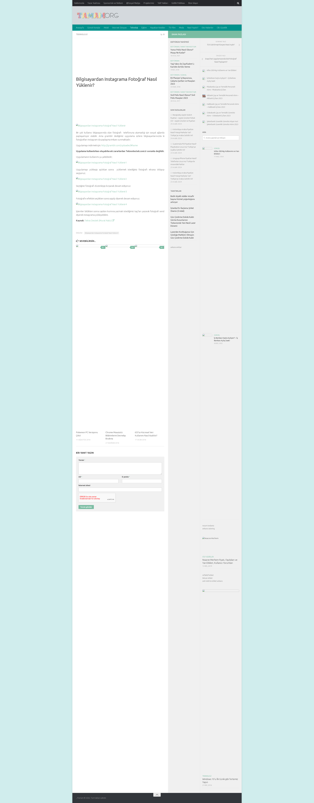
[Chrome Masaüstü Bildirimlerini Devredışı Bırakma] (120, 337)
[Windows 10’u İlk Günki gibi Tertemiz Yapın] (220, 681)
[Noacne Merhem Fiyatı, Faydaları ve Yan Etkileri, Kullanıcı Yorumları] (220, 545)
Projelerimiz (149, 3)
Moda (181, 28)
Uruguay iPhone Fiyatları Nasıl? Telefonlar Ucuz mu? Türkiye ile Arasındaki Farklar (183, 161)
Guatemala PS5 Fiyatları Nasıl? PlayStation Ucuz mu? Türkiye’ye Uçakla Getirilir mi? (183, 147)
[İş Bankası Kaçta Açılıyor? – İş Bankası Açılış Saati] (207, 426)
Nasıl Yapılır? (192, 28)
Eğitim (144, 28)
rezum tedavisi (208, 526)
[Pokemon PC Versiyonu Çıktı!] (90, 337)
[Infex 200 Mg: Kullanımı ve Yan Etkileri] (207, 239)
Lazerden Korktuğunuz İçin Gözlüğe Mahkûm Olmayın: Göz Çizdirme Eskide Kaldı (182, 235)
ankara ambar (176, 247)
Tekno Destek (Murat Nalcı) (98, 220)
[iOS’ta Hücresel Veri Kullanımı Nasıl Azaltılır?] (149, 337)
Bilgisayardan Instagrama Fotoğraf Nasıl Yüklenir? (101, 233)
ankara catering (208, 529)
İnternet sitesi (84, 485)
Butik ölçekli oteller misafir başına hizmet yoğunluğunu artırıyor (182, 199)
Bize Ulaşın (193, 3)
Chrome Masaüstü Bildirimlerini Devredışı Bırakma (115, 435)
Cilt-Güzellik (222, 28)
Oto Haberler (207, 28)
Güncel (217, 148)
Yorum (81, 460)
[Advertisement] (120, 59)
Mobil (106, 28)
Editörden (174, 47)
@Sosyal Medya (133, 3)
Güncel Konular (93, 28)
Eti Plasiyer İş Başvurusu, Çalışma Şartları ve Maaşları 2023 (182, 81)
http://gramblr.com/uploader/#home (119, 145)
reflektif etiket (208, 575)
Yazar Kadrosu (94, 3)
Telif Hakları (162, 3)
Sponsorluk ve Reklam (113, 3)
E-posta (126, 477)
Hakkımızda (79, 3)
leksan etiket (207, 578)
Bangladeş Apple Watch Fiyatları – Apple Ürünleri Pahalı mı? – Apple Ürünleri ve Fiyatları (182, 118)
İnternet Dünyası (119, 28)
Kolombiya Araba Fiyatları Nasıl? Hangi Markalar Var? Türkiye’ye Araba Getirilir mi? (181, 132)
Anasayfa (80, 28)
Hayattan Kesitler (157, 28)
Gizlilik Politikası (178, 3)
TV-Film (172, 28)
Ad (80, 477)
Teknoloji (134, 28)
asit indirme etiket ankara (212, 581)
